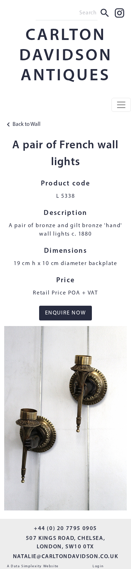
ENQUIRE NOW (65, 313)
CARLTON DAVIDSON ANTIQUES (65, 55)
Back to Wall (27, 124)
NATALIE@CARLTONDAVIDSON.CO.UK (65, 557)
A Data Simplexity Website (33, 566)
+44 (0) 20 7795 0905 (65, 528)
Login (98, 566)
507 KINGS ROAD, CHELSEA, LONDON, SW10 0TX (65, 543)
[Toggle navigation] (121, 105)
